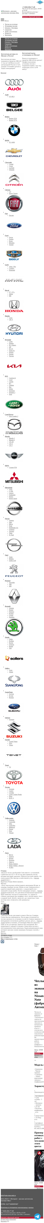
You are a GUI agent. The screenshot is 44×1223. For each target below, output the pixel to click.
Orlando (11, 170)
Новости (8, 33)
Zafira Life (12, 560)
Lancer (11, 493)
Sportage (12, 391)
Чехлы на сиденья (11, 24)
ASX (10, 489)
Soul (10, 394)
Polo (10, 831)
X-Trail (11, 535)
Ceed (10, 380)
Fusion (11, 239)
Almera (11, 520)
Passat (11, 829)
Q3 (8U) (12, 96)
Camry (11, 791)
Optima (11, 385)
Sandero (11, 617)
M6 (10, 296)
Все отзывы (5, 937)
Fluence (11, 612)
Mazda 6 (12, 440)
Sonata (11, 354)
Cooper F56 (13, 467)
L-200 (11, 491)
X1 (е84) (12, 142)
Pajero (11, 497)
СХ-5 (11, 444)
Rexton (11, 697)
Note (10, 526)
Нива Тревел (13, 864)
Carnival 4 (12, 378)
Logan (11, 615)
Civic (10, 318)
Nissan (36, 944)
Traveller (12, 582)
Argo (10, 670)
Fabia (11, 639)
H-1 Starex (12, 345)
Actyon (11, 694)
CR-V (11, 319)
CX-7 (11, 445)
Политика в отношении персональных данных (17, 1207)
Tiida (10, 533)
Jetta (10, 824)
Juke (10, 522)
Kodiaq (11, 641)
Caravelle (12, 822)
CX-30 (11, 442)
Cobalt (11, 164)
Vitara (11, 745)
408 (10, 586)
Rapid (11, 646)
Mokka (11, 559)
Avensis (11, 789)
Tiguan (11, 833)
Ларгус (11, 862)
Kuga (11, 241)
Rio (10, 387)
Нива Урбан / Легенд (16, 865)
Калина (11, 860)
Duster (11, 610)
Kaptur (11, 613)
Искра (11, 858)
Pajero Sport (13, 498)
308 (10, 584)
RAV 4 (11, 798)
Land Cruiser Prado (15, 794)
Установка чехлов (11, 26)
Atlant (11, 672)
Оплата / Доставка (11, 28)
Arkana (11, 608)
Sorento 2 (12, 392)
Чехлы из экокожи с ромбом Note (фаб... (38, 1190)
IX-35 (11, 349)
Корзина (4, 1221)
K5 (10, 383)
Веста (11, 855)
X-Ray (11, 867)
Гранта (11, 856)
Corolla (11, 793)
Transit (11, 245)
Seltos (11, 389)
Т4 (10, 767)
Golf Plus (12, 825)
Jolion (11, 294)
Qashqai (11, 529)
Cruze (11, 166)
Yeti (10, 648)
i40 (10, 347)
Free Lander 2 (13, 416)
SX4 (10, 743)
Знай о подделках (11, 31)
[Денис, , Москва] (5, 914)
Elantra (11, 343)
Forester (11, 719)
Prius (10, 796)
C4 (10, 192)
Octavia (11, 644)
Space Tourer (13, 193)
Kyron (11, 696)
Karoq (11, 643)
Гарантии (8, 30)
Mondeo (11, 243)
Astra (10, 557)
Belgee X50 (13, 118)
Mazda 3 (12, 438)
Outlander (12, 495)
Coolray (11, 268)
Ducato (11, 215)
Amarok (11, 820)
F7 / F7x (12, 292)
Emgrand (12, 270)
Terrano (11, 531)
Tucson (11, 356)
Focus (11, 237)
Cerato (11, 382)
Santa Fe (12, 350)
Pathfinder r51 (13, 528)
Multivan (12, 827)
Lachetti (11, 168)
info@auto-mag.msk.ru (8, 1195)
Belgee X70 (13, 120)
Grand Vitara (13, 741)
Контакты (8, 35)
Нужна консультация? (8, 1219)
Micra (11, 524)
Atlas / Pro (12, 266)
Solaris (11, 352)
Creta (10, 341)
